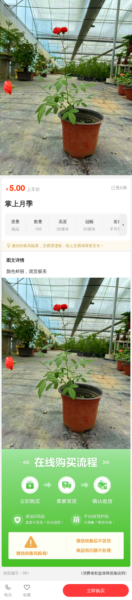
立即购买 (96, 590)
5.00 (17, 187)
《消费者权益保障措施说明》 (104, 572)
